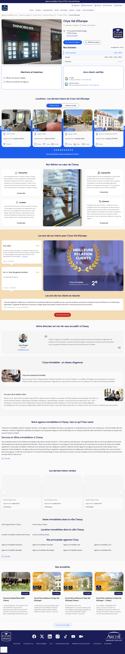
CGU (51, 643)
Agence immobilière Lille (71, 545)
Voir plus (7, 458)
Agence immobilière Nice (102, 550)
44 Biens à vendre (70, 105)
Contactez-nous (28, 643)
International (97, 643)
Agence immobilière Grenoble (42, 545)
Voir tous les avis (86, 80)
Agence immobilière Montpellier (43, 550)
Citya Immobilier (88, 10)
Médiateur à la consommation (81, 643)
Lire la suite (25, 256)
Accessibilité (108, 643)
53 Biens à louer (54, 105)
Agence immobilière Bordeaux (12, 545)
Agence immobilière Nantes (72, 550)
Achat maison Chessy (39, 524)
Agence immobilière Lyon (102, 545)
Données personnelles (62, 643)
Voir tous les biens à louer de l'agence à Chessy (62, 154)
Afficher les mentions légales (16, 78)
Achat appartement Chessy (11, 524)
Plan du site (16, 643)
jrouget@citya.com (23, 350)
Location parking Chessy (40, 535)
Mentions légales (41, 643)
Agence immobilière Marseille (12, 550)
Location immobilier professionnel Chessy (16, 535)
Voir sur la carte (72, 36)
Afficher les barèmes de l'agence (17, 82)
